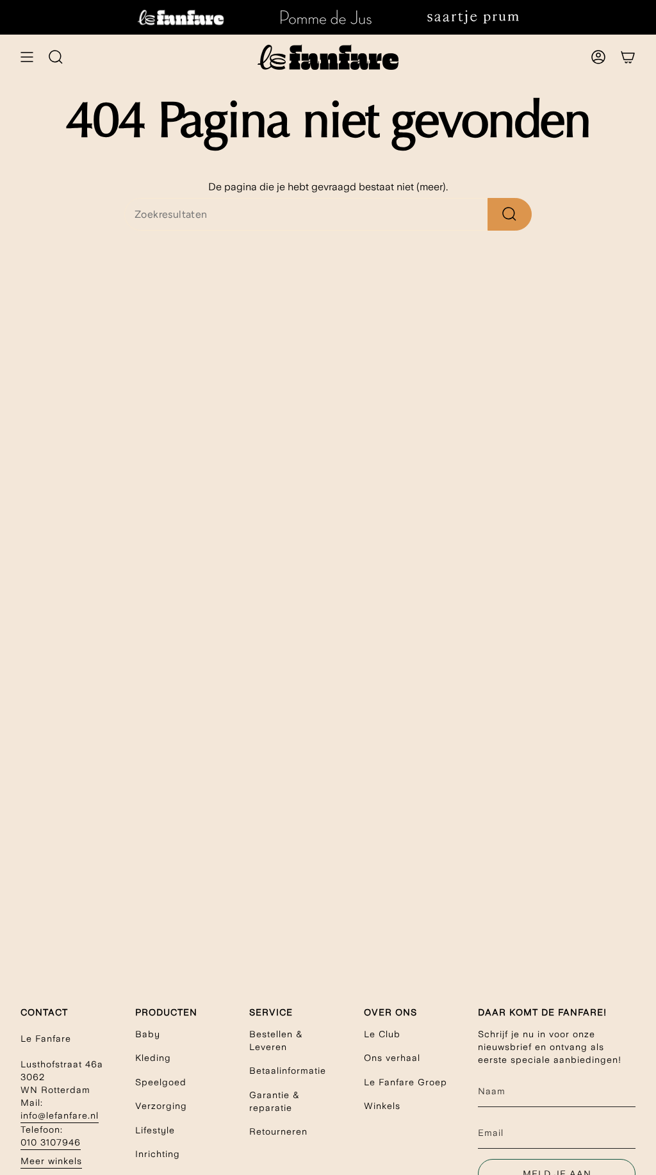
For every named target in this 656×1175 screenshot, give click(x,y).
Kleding (153, 1058)
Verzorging (161, 1106)
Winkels (382, 1106)
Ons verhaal (392, 1058)
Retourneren (278, 1131)
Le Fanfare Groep (405, 1082)
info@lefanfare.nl (59, 1115)
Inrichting (157, 1154)
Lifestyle (155, 1130)
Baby (147, 1034)
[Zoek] (510, 214)
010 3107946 (50, 1142)
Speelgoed (160, 1082)
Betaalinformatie (287, 1070)
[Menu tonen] (27, 57)
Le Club (382, 1034)
